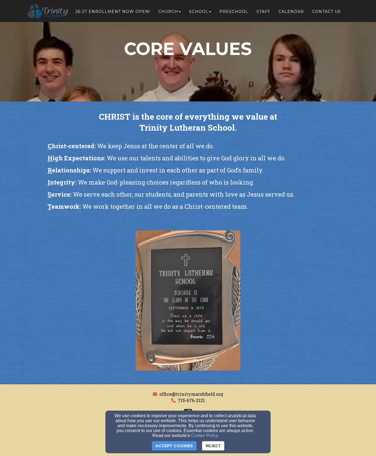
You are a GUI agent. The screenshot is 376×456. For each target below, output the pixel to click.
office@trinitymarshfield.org (191, 394)
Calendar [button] (291, 11)
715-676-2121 (191, 400)
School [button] (198, 11)
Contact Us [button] (326, 11)
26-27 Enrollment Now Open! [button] (112, 11)
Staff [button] (263, 11)
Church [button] (168, 11)
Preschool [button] (233, 11)
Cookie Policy (204, 435)
